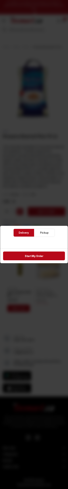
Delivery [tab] (24, 232)
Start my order (34, 256)
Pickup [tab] (44, 232)
